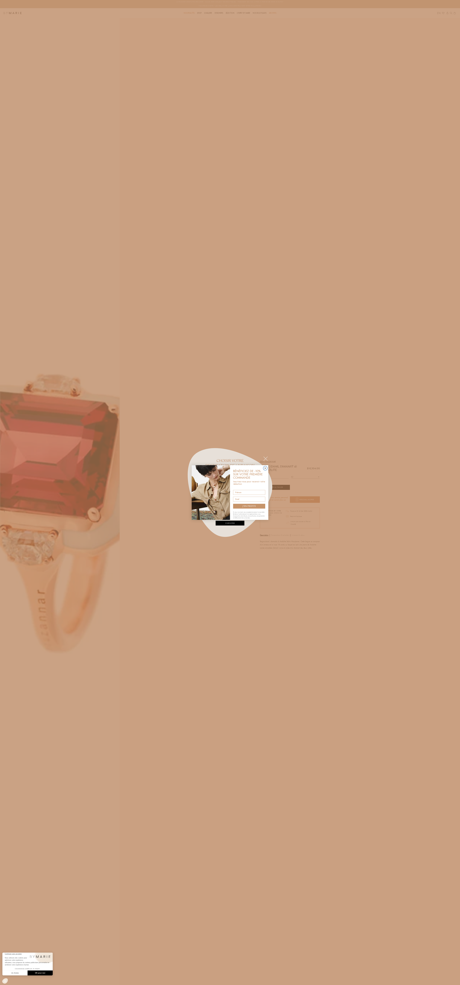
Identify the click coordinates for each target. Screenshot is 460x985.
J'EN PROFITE (249, 506)
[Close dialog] (265, 468)
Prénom (236, 488)
